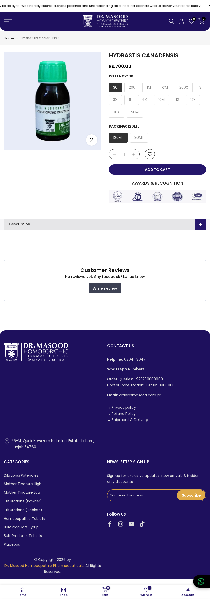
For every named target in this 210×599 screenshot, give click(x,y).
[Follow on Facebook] (110, 524)
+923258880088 (148, 379)
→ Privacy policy (121, 407)
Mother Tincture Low (22, 492)
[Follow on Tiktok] (142, 524)
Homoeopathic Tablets (24, 518)
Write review (105, 288)
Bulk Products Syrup (21, 527)
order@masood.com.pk (134, 395)
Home (9, 38)
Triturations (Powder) (23, 501)
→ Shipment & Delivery (127, 419)
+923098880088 (160, 385)
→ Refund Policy (121, 413)
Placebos (12, 544)
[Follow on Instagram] (120, 524)
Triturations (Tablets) (23, 510)
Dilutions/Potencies (21, 475)
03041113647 (126, 359)
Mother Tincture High (22, 483)
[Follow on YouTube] (131, 524)
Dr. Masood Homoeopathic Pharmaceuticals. (44, 565)
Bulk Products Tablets (23, 535)
